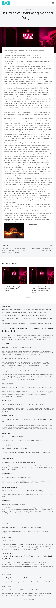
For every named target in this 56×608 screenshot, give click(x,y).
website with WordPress (15, 562)
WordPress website (13, 339)
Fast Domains (6, 586)
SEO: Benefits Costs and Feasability (12, 541)
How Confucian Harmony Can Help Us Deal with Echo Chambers (13, 288)
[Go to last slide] (4, 281)
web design (42, 339)
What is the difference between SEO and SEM (15, 504)
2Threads (5, 524)
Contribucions (7, 416)
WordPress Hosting (7, 553)
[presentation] (14, 275)
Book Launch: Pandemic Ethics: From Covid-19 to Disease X (43, 248)
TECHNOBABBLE (7, 400)
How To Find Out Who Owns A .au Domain (15, 448)
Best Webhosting (8, 458)
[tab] (25, 297)
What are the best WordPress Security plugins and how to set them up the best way (26, 309)
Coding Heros (7, 445)
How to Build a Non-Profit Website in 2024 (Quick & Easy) (18, 462)
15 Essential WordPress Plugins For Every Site (15, 358)
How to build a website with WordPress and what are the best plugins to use (24, 312)
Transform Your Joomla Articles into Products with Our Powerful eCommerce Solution (27, 387)
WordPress (6, 343)
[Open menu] (52, 3)
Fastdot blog (6, 537)
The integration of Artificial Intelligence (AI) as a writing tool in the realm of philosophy (27, 324)
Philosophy (28, 9)
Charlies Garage (8, 473)
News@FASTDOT (7, 384)
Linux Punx (5, 433)
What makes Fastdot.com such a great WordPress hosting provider (22, 527)
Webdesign (6, 500)
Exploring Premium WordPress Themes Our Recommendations (20, 371)
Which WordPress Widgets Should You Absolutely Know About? (20, 347)
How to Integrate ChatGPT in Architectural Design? (16, 477)
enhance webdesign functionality (30, 564)
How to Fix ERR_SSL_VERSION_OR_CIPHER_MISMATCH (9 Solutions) (22, 491)
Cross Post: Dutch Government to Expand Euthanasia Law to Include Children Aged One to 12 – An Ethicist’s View (14, 249)
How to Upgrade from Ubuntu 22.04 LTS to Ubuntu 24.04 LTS (20, 590)
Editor (24, 22)
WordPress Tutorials (9, 487)
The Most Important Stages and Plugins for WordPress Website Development (24, 315)
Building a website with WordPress (12, 335)
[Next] (52, 281)
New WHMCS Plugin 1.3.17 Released (12, 436)
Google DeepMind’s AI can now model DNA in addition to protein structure (23, 404)
